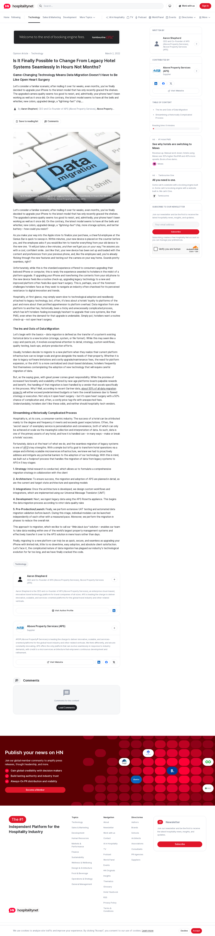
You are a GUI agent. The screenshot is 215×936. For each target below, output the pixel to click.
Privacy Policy (109, 903)
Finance (75, 852)
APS (25, 447)
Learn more (147, 930)
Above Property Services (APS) (46, 626)
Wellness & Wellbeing (82, 862)
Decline (184, 931)
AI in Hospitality (117, 17)
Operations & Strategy (82, 879)
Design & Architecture (82, 868)
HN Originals (109, 870)
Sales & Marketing (52, 17)
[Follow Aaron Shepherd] (114, 579)
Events (172, 17)
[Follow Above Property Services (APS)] (114, 628)
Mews (160, 164)
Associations (137, 843)
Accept (196, 931)
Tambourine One (166, 175)
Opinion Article (20, 53)
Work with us (188, 6)
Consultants (136, 849)
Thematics (108, 881)
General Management (82, 884)
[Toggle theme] (170, 6)
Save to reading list (28, 121)
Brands (134, 827)
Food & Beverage (80, 873)
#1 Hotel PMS (164, 139)
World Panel (158, 17)
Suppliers (135, 860)
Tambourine (163, 196)
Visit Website (56, 662)
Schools (135, 833)
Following (15, 17)
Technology (34, 17)
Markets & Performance (78, 845)
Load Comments (67, 707)
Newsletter (108, 827)
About (106, 822)
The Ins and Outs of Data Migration (172, 110)
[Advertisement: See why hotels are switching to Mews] (154, 164)
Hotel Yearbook (110, 892)
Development (70, 17)
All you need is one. (164, 180)
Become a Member (35, 790)
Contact (107, 838)
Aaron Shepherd (29, 109)
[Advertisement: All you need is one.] (154, 196)
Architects (136, 838)
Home (6, 17)
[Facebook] (106, 662)
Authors (135, 822)
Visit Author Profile (64, 610)
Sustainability (78, 857)
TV (131, 17)
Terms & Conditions (108, 909)
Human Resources (80, 838)
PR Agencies (137, 854)
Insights (107, 876)
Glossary (107, 887)
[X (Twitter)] (113, 662)
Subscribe (176, 232)
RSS (105, 897)
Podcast (142, 17)
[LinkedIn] (113, 610)
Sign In (205, 6)
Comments (53, 121)
